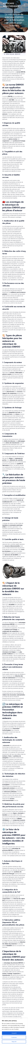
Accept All (14, 1033)
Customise (14, 1037)
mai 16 (18, 54)
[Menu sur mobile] (24, 5)
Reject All (14, 1041)
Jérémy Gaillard (10, 54)
